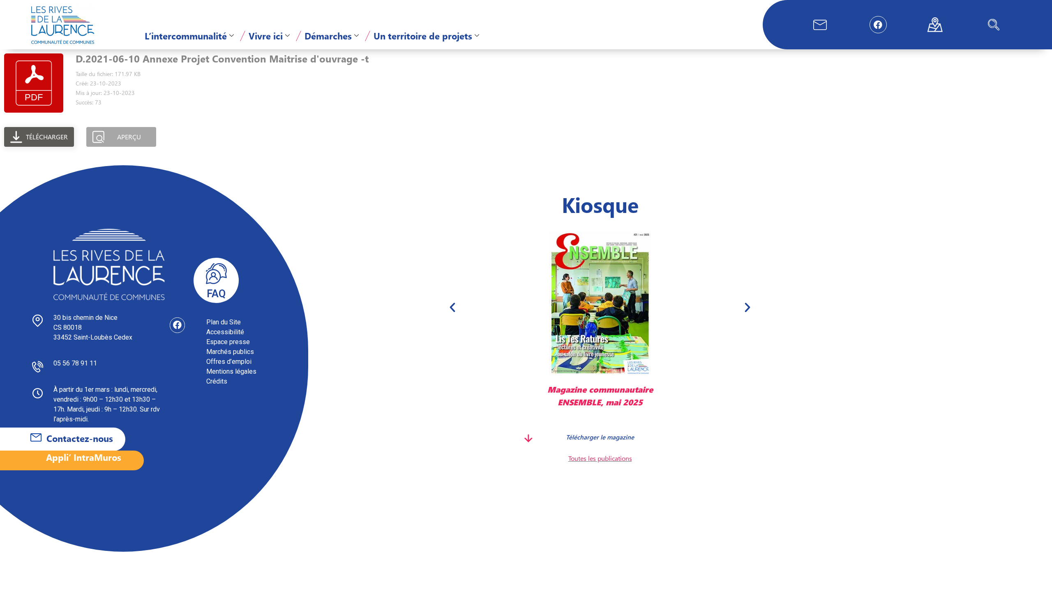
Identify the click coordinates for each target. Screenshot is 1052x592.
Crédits (216, 381)
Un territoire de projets (423, 36)
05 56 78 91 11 (75, 363)
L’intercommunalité (186, 36)
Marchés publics (230, 352)
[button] (993, 24)
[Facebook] (878, 24)
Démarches (328, 36)
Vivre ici (266, 36)
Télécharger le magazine (600, 436)
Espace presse (228, 342)
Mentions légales (231, 371)
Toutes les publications (600, 458)
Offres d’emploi (228, 361)
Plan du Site (223, 322)
